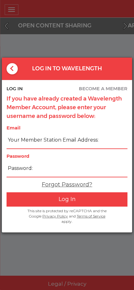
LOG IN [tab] (15, 88)
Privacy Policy (55, 216)
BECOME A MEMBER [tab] (103, 88)
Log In (67, 199)
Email (14, 128)
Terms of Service (91, 216)
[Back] (12, 68)
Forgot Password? (67, 184)
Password (18, 156)
